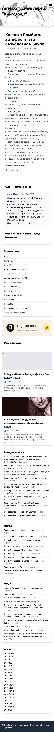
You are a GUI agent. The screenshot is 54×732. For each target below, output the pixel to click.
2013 (6, 694)
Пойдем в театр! (11, 295)
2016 (6, 685)
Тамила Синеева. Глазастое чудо (19, 594)
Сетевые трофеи (11, 312)
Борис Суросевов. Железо (16, 553)
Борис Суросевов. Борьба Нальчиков (21, 557)
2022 (6, 666)
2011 (6, 700)
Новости (8, 291)
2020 (6, 672)
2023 (6, 663)
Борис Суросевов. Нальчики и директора (23, 540)
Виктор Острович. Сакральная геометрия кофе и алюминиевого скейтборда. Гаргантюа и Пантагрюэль (26, 459)
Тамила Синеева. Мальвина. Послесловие (23, 571)
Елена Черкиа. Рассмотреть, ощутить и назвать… (26, 478)
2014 (6, 691)
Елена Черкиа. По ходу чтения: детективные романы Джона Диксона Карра (24, 423)
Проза (7, 304)
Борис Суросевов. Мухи (15, 550)
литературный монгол (14, 278)
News (6, 261)
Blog (6, 256)
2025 (6, 657)
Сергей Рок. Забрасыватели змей (19, 630)
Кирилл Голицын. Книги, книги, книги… (21, 515)
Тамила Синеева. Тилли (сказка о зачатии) (23, 588)
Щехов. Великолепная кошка (17, 601)
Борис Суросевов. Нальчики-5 (18, 546)
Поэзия (7, 299)
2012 (6, 697)
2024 (6, 660)
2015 (6, 688)
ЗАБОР (7, 274)
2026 (6, 653)
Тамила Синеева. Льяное (15, 567)
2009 (6, 707)
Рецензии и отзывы (12, 308)
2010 (6, 703)
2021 (6, 669)
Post (6, 265)
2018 (6, 678)
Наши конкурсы (11, 287)
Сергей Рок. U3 (11, 626)
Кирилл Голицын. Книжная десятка (20, 512)
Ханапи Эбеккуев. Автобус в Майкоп (20, 536)
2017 (6, 682)
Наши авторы (10, 282)
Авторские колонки (13, 269)
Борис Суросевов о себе (15, 598)
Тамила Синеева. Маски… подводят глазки (23, 530)
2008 (6, 710)
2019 (6, 675)
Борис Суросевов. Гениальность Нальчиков (24, 561)
